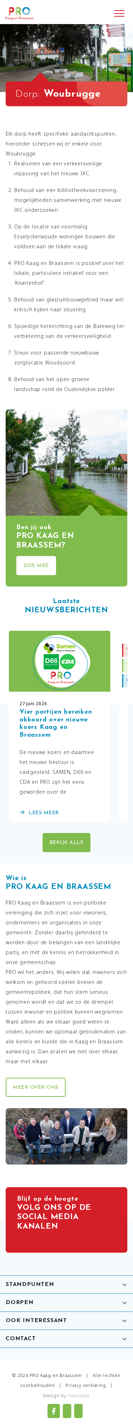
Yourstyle (79, 1395)
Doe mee (36, 565)
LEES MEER (43, 813)
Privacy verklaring (86, 1385)
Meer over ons (36, 1087)
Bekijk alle (67, 842)
